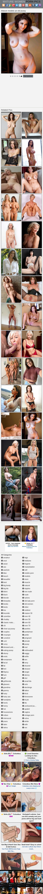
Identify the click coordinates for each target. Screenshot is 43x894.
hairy (5, 693)
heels (5, 703)
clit (4, 626)
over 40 (27, 616)
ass (4, 567)
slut (25, 678)
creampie (7, 635)
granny (6, 690)
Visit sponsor (28, 76)
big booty (6, 585)
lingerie (27, 564)
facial (5, 663)
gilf (4, 678)
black (5, 595)
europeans (7, 660)
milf (25, 570)
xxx (25, 727)
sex (25, 660)
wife (26, 724)
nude (26, 595)
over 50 (27, 619)
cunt (5, 641)
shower (27, 669)
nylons (27, 598)
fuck (5, 675)
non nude (28, 592)
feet (4, 669)
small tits (27, 681)
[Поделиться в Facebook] (7, 5)
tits (25, 703)
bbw (5, 573)
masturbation (29, 567)
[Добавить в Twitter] (36, 5)
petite (26, 635)
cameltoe (6, 616)
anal (5, 561)
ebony (5, 653)
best (5, 582)
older (26, 607)
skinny (27, 675)
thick (26, 693)
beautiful (6, 579)
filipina (5, 672)
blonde (6, 598)
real (25, 647)
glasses (6, 684)
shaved (27, 666)
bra (4, 610)
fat (4, 666)
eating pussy (8, 650)
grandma (6, 687)
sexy (26, 663)
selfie (26, 656)
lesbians (27, 561)
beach (5, 576)
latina (5, 727)
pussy (26, 644)
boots (5, 607)
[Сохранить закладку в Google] (10, 5)
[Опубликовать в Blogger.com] (3, 5)
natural (27, 585)
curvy (5, 644)
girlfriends (7, 681)
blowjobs (6, 601)
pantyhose (28, 632)
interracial (7, 718)
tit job (26, 700)
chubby (6, 619)
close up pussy (9, 629)
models (27, 576)
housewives (8, 712)
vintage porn (29, 715)
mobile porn (29, 573)
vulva (26, 718)
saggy (26, 653)
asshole (6, 570)
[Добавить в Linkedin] (16, 5)
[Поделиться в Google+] (13, 5)
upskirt (27, 709)
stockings (28, 687)
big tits (5, 588)
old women (28, 604)
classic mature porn (11, 622)
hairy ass (6, 697)
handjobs (7, 700)
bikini (5, 592)
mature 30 (28, 613)
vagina (27, 712)
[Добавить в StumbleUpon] (30, 5)
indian (5, 715)
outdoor (27, 610)
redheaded (28, 650)
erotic (5, 656)
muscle (27, 582)
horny (5, 706)
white (26, 721)
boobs (5, 604)
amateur (6, 558)
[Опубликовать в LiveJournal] (20, 5)
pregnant (27, 638)
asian (5, 564)
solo (26, 684)
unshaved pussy (30, 706)
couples (6, 632)
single (26, 672)
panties (27, 629)
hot (4, 709)
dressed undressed (10, 647)
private (27, 641)
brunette (6, 613)
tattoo (26, 690)
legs (26, 558)
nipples (27, 588)
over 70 (27, 626)
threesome (28, 697)
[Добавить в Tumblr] (33, 5)
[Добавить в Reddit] (26, 5)
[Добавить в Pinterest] (23, 5)
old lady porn (29, 601)
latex (5, 724)
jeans (5, 721)
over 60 (27, 622)
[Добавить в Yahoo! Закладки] (40, 5)
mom (26, 579)
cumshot (6, 638)
